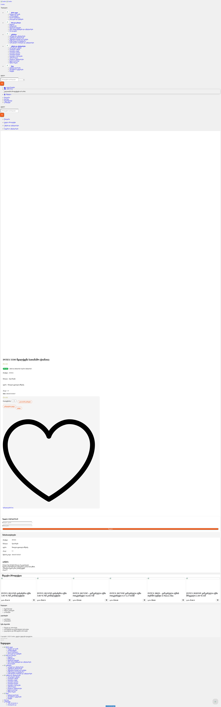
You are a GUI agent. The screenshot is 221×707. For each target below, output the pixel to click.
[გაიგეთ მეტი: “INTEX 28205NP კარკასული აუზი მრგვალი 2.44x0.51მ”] (217, 600)
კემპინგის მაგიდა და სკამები (18, 39)
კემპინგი (8, 665)
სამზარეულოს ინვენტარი (17, 41)
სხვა (7, 693)
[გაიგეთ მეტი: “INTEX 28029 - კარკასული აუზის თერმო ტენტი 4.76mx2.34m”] (183, 600)
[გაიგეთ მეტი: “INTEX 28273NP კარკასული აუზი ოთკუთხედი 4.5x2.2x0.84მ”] (144, 600)
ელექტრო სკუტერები (16, 69)
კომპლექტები (13, 16)
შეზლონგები (13, 62)
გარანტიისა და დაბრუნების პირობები (16, 629)
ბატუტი (11, 71)
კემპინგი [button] (14, 34)
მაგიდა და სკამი (14, 14)
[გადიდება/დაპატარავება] (6, 638)
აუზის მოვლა (13, 57)
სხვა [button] (12, 66)
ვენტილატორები (14, 68)
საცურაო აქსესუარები (16, 59)
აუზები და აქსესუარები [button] (18, 46)
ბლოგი (6, 99)
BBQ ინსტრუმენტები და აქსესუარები (21, 29)
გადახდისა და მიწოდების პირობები (16, 631)
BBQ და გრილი (11, 655)
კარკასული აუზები (15, 48)
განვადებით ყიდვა (9, 406)
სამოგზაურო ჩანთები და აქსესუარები (21, 42)
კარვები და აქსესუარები (17, 36)
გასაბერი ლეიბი (14, 53)
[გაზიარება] (3, 638)
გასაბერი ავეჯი (14, 51)
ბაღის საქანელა (14, 17)
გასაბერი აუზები (14, 49)
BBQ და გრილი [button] (16, 23)
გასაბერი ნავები (14, 54)
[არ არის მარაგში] (18, 583)
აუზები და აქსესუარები (14, 368)
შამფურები (13, 26)
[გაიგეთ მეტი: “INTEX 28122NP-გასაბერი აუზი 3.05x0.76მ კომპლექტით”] (34, 600)
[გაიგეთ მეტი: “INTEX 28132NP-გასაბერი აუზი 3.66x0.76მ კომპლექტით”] (69, 600)
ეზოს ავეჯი (9, 647)
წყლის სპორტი (14, 61)
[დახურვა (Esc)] (1, 638)
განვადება (7, 621)
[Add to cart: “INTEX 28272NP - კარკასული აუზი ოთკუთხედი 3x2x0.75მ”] (106, 600)
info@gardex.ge (12, 705)
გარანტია (7, 619)
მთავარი (7, 97)
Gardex (3, 4)
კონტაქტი (7, 102)
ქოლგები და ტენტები (16, 19)
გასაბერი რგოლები (15, 56)
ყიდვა (19, 408)
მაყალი (11, 24)
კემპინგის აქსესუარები (16, 38)
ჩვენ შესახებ (8, 101)
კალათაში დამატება (25, 401)
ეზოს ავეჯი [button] (14, 12)
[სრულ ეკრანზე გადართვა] (5, 638)
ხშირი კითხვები (9, 610)
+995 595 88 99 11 (13, 703)
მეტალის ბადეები (15, 27)
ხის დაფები (13, 31)
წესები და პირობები (10, 627)
